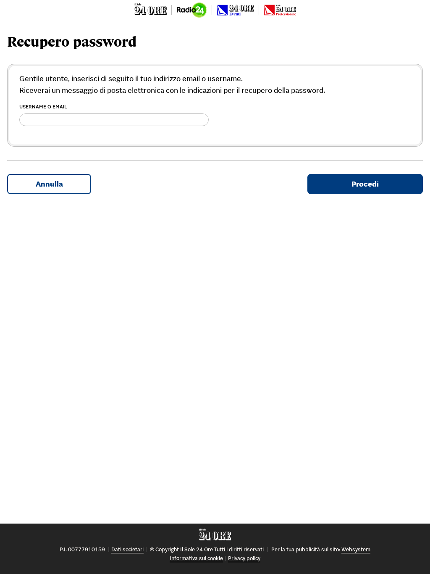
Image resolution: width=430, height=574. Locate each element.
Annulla (49, 184)
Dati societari (127, 549)
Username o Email (43, 106)
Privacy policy (244, 558)
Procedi (365, 184)
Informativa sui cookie (196, 558)
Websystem (355, 549)
